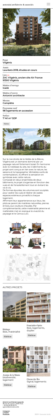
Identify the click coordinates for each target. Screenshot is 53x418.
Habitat (8, 385)
